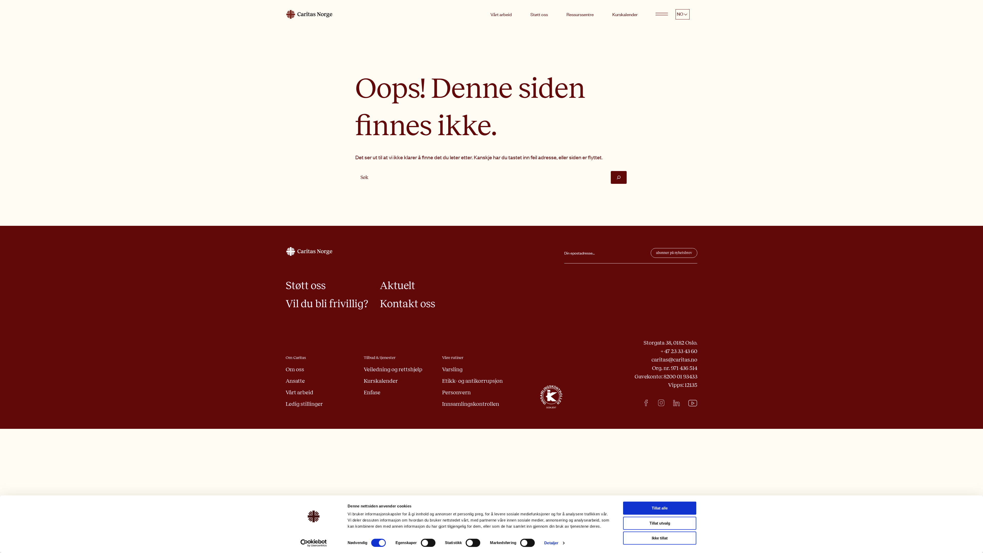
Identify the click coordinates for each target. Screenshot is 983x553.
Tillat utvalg (659, 523)
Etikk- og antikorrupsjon (472, 381)
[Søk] (619, 177)
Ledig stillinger (304, 404)
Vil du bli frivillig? (327, 304)
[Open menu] (662, 14)
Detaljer (551, 543)
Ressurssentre (580, 14)
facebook (646, 403)
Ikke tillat (660, 538)
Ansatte (295, 381)
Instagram (661, 403)
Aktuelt (397, 285)
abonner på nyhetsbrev (674, 253)
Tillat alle (660, 508)
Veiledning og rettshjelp (393, 369)
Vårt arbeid (501, 14)
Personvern (456, 392)
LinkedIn (676, 403)
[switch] (428, 543)
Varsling (452, 369)
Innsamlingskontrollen (470, 404)
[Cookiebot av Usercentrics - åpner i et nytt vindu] (313, 543)
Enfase (372, 392)
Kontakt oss (407, 304)
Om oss (295, 369)
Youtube (692, 403)
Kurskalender (625, 14)
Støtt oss (539, 14)
